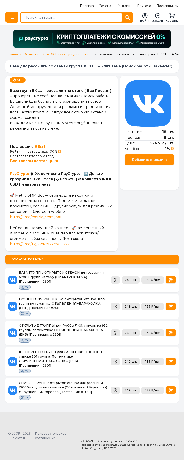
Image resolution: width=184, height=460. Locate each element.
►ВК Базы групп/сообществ (69, 54)
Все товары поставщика (34, 161)
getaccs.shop (91, 452)
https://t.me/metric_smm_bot (36, 217)
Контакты (124, 6)
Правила (87, 6)
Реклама (144, 6)
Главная (11, 54)
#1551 (40, 146)
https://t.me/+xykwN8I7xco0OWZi (40, 244)
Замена (105, 6)
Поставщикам (167, 6)
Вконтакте (32, 54)
